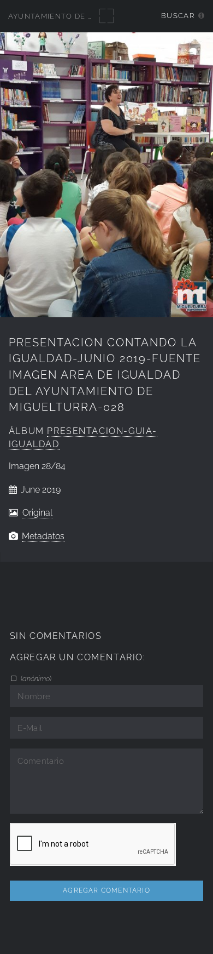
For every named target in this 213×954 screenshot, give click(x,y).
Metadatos (43, 536)
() (35, 678)
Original (37, 512)
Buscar (177, 16)
